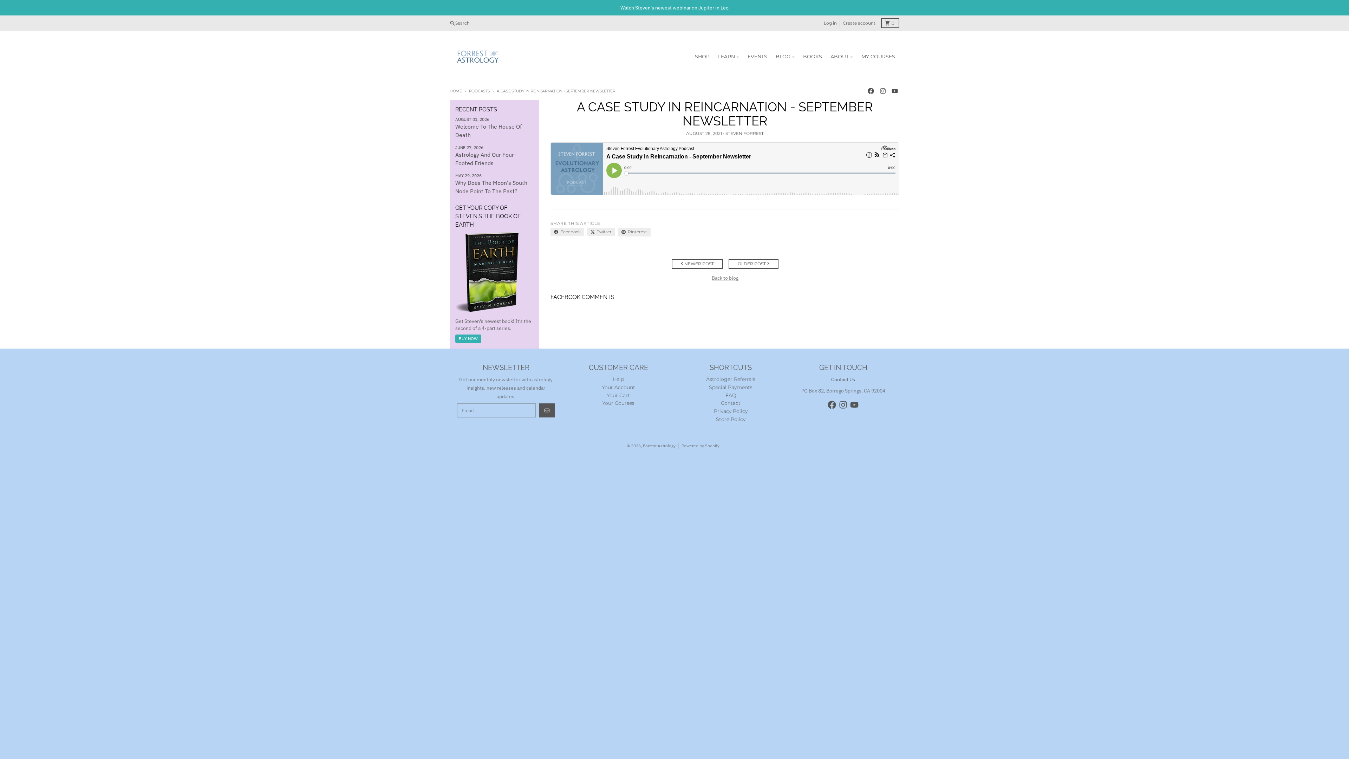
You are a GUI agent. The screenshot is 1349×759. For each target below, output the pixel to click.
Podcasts (479, 91)
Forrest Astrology (659, 445)
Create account (859, 23)
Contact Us (843, 379)
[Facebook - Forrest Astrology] (870, 91)
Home (456, 91)
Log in (830, 23)
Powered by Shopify (700, 445)
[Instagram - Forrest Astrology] (882, 91)
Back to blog (725, 278)
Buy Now (468, 338)
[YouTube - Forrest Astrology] (894, 91)
